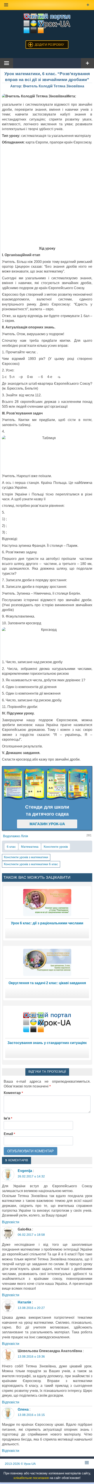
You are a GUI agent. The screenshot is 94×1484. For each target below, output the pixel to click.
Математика (29, 846)
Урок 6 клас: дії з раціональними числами (47, 923)
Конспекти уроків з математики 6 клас (31, 864)
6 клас (11, 846)
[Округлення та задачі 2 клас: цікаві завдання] (47, 962)
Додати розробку (49, 44)
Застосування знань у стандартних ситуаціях (47, 1043)
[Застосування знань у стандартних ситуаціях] (47, 1022)
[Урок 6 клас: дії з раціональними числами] (47, 902)
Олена (23, 1409)
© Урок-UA (20, 1463)
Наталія (24, 1302)
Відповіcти (10, 1222)
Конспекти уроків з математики (26, 857)
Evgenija (25, 1171)
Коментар (13, 1093)
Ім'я (8, 1118)
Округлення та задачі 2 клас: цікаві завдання (47, 983)
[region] (47, 784)
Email (9, 1134)
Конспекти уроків (56, 846)
